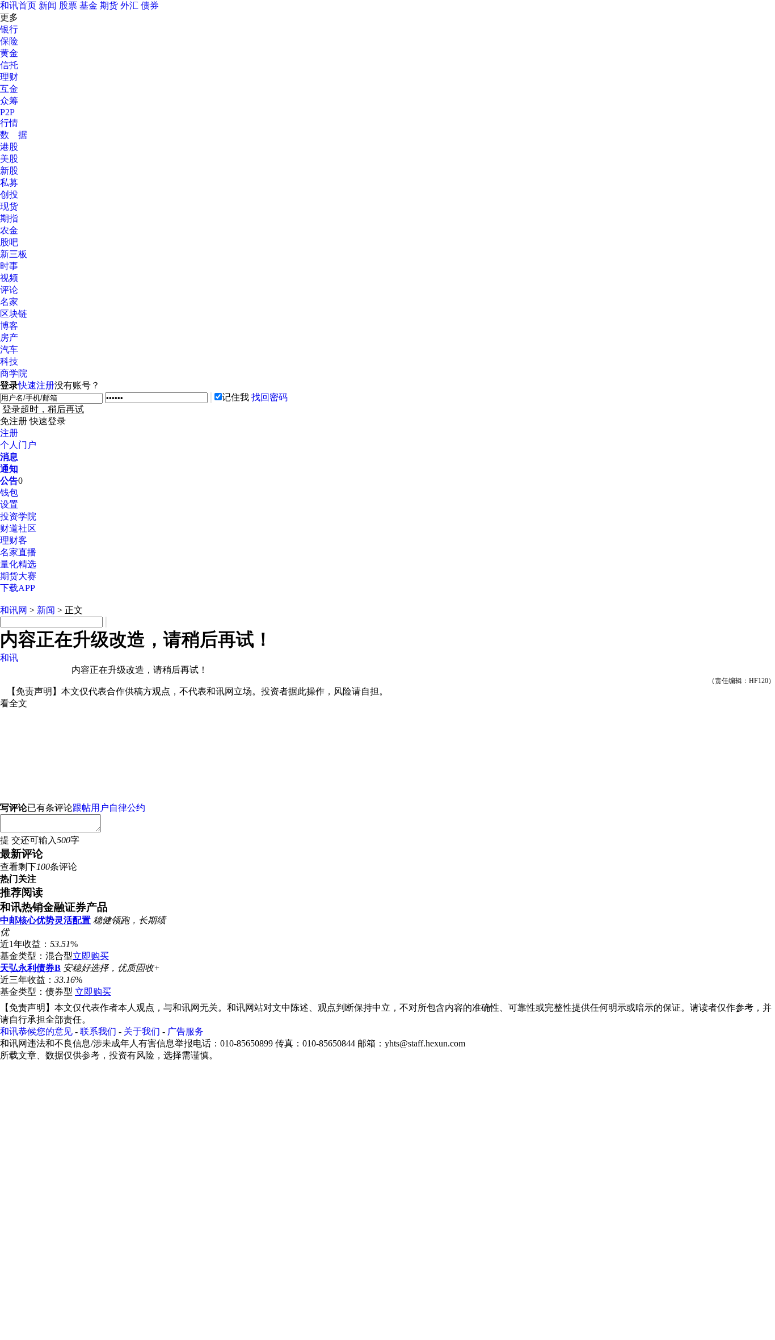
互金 (9, 89)
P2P (7, 112)
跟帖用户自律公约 (109, 808)
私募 (9, 182)
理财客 (13, 540)
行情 (9, 123)
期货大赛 (18, 576)
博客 (9, 325)
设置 (9, 504)
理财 (9, 77)
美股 (9, 159)
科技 (9, 361)
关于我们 (142, 1031)
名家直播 (18, 552)
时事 (9, 266)
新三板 (13, 254)
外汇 (129, 5)
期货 (109, 5)
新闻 (48, 5)
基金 (88, 5)
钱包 (9, 492)
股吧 (9, 242)
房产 (9, 337)
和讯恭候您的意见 (36, 1031)
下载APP (17, 588)
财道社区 (18, 528)
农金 (9, 230)
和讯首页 (18, 5)
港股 (9, 147)
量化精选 (18, 564)
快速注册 (36, 385)
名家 (9, 302)
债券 (150, 5)
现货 (9, 206)
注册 (9, 433)
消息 (9, 457)
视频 (9, 278)
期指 (9, 218)
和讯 (9, 658)
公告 (9, 480)
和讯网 (13, 610)
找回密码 (269, 397)
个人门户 (18, 445)
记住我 (235, 397)
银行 (9, 29)
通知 (9, 469)
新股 (9, 170)
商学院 (13, 373)
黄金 (9, 53)
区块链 (13, 314)
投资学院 (18, 516)
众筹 (9, 101)
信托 (9, 65)
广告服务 (185, 1031)
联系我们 (98, 1031)
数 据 (13, 135)
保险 (9, 41)
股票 (68, 5)
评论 (9, 290)
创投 (9, 194)
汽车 (9, 349)
